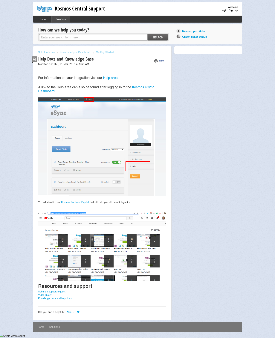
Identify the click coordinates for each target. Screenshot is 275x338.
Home (42, 19)
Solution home (47, 52)
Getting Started (105, 52)
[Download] (131, 122)
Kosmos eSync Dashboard (75, 52)
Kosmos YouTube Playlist (75, 202)
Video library (45, 295)
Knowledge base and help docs (55, 298)
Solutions (61, 19)
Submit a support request (51, 291)
